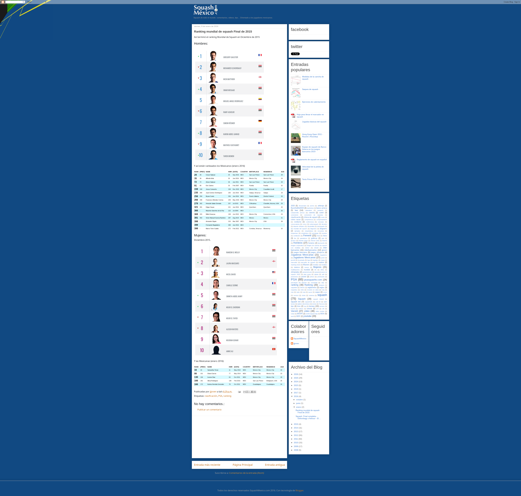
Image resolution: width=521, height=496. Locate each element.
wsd (292, 316)
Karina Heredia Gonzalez (215, 384)
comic (323, 217)
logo (308, 260)
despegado (321, 226)
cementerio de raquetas (313, 215)
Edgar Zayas (210, 207)
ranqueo (321, 285)
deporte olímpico (298, 226)
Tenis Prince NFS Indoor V (313, 179)
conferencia (310, 222)
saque (317, 292)
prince (312, 276)
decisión (324, 224)
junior (323, 258)
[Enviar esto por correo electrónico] (244, 391)
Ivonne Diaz (211, 377)
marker (321, 262)
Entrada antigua (275, 465)
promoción (320, 276)
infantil (316, 248)
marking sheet (295, 265)
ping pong (307, 274)
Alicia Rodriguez (212, 381)
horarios (311, 243)
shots (304, 295)
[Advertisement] (239, 437)
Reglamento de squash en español (312, 159)
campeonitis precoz (298, 212)
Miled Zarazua (210, 214)
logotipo (315, 260)
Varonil (294, 311)
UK (323, 309)
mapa (323, 260)
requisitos (294, 290)
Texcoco (322, 304)
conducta (297, 222)
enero (299, 407)
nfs (315, 270)
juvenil (293, 260)
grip (323, 238)
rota (323, 290)
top (305, 306)
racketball (314, 282)
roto (292, 292)
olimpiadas (295, 272)
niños (322, 270)
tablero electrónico (304, 304)
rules (298, 292)
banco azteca (321, 208)
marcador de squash (308, 262)
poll (323, 274)
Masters (306, 265)
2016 (296, 396)
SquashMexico (300, 338)
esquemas (294, 233)
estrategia (315, 233)
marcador (294, 262)
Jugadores (323, 255)
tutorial (309, 309)
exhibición (296, 236)
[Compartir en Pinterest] (254, 391)
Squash (302, 299)
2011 (296, 439)
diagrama (313, 228)
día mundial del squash (299, 228)
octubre (299, 399)
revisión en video (313, 290)
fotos (325, 236)
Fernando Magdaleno (213, 225)
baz (296, 210)
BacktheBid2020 (297, 208)
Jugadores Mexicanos (304, 257)
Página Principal (243, 465)
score (325, 292)
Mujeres (317, 267)
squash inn (296, 302)
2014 (296, 428)
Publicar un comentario (209, 409)
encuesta (321, 231)
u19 (317, 309)
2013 (296, 431)
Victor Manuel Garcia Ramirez (216, 218)
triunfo (293, 309)
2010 (296, 442)
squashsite (308, 302)
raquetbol (294, 287)
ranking (227, 395)
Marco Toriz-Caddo (212, 228)
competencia (308, 219)
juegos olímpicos (317, 252)
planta (316, 274)
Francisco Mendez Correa (214, 200)
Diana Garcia (211, 373)
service (296, 295)
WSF (298, 316)
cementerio (294, 215)
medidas (324, 265)
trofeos (301, 309)
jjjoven (324, 250)
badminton (310, 208)
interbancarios (310, 250)
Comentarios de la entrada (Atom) (246, 472)
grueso (293, 240)
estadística (304, 233)
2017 (296, 393)
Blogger (299, 490)
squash (322, 295)
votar (292, 314)
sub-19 (318, 302)
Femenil (307, 235)
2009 (296, 446)
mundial (307, 270)
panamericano (307, 272)
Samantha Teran (212, 370)
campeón (320, 210)
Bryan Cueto (210, 196)
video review (320, 311)
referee (302, 287)
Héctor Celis (315, 240)
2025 (296, 378)
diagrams (323, 229)
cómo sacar (296, 220)
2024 (296, 381)
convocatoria (295, 224)
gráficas (314, 238)
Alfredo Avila (210, 178)
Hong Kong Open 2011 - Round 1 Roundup (312, 135)
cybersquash (314, 224)
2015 (296, 424)
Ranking (308, 285)
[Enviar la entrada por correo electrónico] (239, 391)
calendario (308, 210)
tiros (299, 306)
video (306, 311)
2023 (296, 385)
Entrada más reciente (207, 465)
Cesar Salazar (210, 175)
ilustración (321, 243)
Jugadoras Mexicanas (302, 254)
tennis (314, 304)
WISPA (300, 314)
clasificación (211, 395)
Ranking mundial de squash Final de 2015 (308, 411)
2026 (296, 374)
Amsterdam (302, 206)
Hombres (298, 243)
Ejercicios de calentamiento (314, 102)
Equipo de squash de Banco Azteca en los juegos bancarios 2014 (314, 149)
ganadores (303, 238)
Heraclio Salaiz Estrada (213, 203)
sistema (311, 295)
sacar (310, 292)
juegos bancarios (300, 252)
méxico (297, 267)
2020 (293, 206)
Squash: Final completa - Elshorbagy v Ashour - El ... (308, 417)
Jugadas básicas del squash (314, 122)
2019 (296, 389)
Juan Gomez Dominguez (214, 193)
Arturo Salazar (210, 182)
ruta (304, 292)
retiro (302, 290)
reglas (322, 287)
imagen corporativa (297, 245)
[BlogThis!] (247, 391)
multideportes (295, 270)
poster (303, 277)
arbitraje (321, 206)
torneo (312, 306)
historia (324, 240)
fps (295, 238)
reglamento (312, 287)
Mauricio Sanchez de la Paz (215, 210)
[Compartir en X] (249, 391)
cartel (321, 213)
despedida (310, 226)
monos (306, 267)
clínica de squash (311, 217)
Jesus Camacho (211, 189)
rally (322, 282)
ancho (312, 206)
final (318, 236)
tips (292, 306)
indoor (307, 248)
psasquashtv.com (313, 279)
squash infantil (318, 299)
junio (298, 403)
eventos (324, 233)
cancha (312, 213)
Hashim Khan (303, 240)
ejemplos (297, 231)
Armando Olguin (211, 221)
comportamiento (321, 219)
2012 (296, 435)
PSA (220, 395)
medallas (316, 265)
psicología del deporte (299, 282)
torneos (322, 306)
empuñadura (309, 231)
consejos (321, 222)
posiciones (294, 276)
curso (304, 224)
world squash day (312, 314)
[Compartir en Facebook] (252, 391)
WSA (322, 314)
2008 (296, 450)
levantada (301, 260)
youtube (307, 316)
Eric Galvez (210, 185)
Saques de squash (310, 89)
